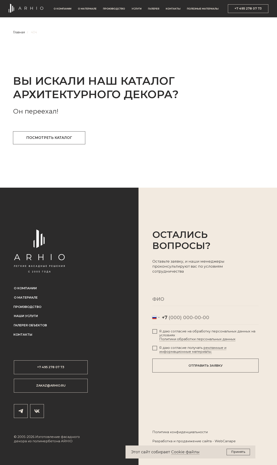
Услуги (137, 8)
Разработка (162, 441)
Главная (19, 32)
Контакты (173, 8)
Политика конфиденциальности (180, 432)
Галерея (153, 8)
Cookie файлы (185, 452)
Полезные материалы (203, 8)
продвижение (188, 441)
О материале (87, 8)
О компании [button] (62, 8)
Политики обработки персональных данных (197, 339)
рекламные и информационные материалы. (192, 350)
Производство (114, 8)
